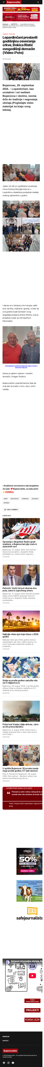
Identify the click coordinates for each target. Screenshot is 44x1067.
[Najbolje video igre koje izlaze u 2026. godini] (21, 621)
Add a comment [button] (12, 509)
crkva (5, 498)
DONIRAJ (9, 492)
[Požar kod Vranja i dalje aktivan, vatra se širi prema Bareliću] (21, 711)
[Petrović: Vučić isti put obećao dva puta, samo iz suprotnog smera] (21, 575)
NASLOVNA (12, 34)
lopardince (25, 498)
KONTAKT (6, 1040)
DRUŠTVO (14, 24)
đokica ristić (14, 498)
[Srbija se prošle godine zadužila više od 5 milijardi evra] (21, 667)
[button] (4, 2)
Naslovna (5, 24)
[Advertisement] (22, 137)
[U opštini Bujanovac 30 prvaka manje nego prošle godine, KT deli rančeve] (21, 755)
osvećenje (35, 498)
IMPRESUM (6, 1036)
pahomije (6, 502)
